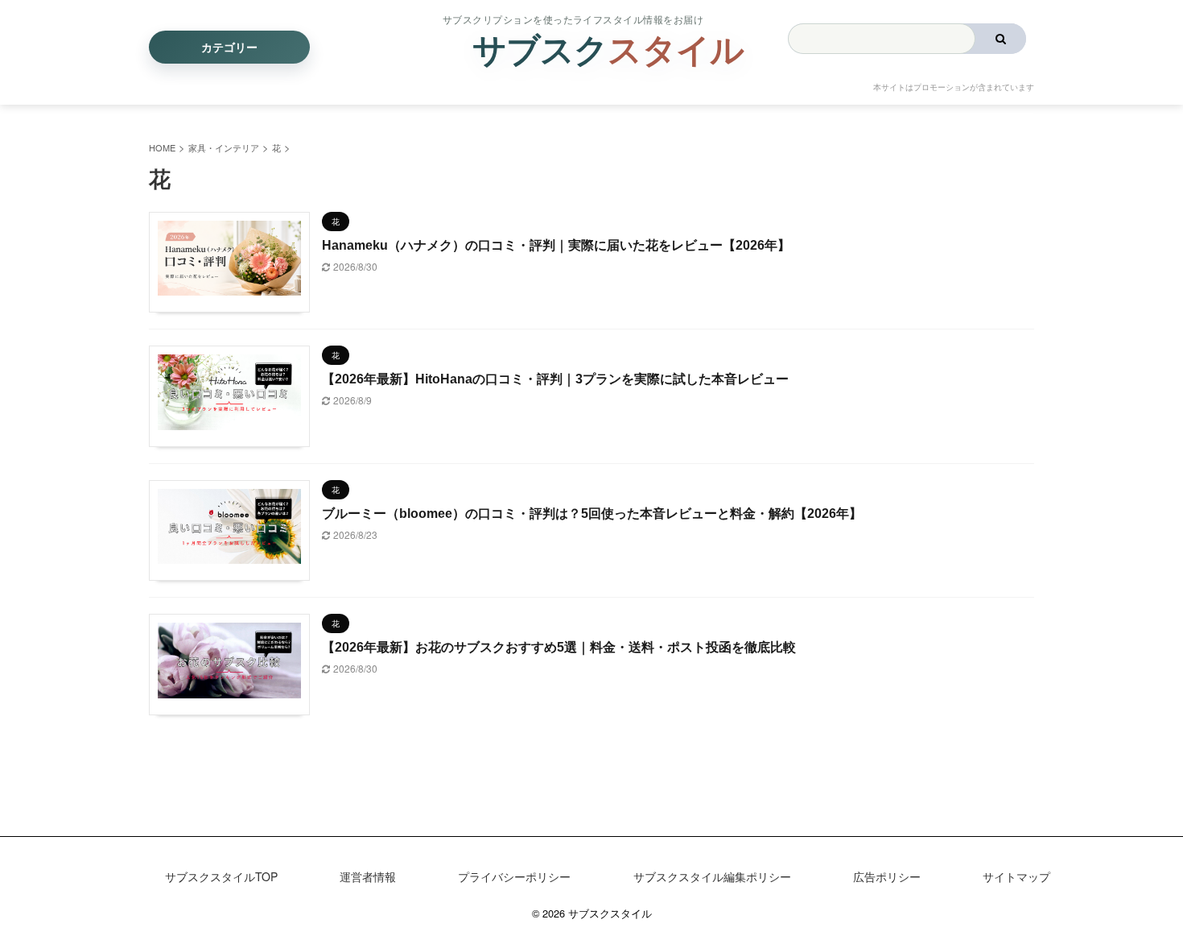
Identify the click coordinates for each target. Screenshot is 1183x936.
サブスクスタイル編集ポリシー (712, 876)
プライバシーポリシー (514, 876)
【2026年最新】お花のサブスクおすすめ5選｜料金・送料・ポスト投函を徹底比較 (559, 647)
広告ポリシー (887, 876)
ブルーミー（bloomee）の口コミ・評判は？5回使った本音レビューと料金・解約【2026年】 (592, 513)
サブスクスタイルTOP (221, 876)
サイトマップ (1016, 876)
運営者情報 (368, 876)
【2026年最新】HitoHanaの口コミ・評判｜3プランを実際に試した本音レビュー (555, 379)
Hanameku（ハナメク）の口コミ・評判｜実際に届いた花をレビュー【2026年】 (556, 245)
